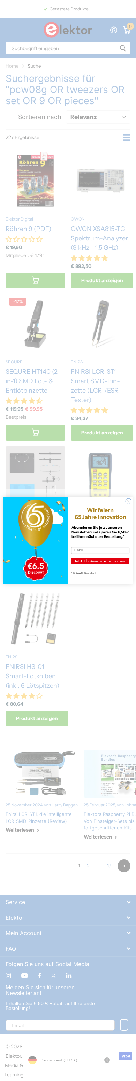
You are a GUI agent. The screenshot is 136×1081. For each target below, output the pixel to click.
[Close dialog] (128, 501)
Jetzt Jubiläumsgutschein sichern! (100, 561)
